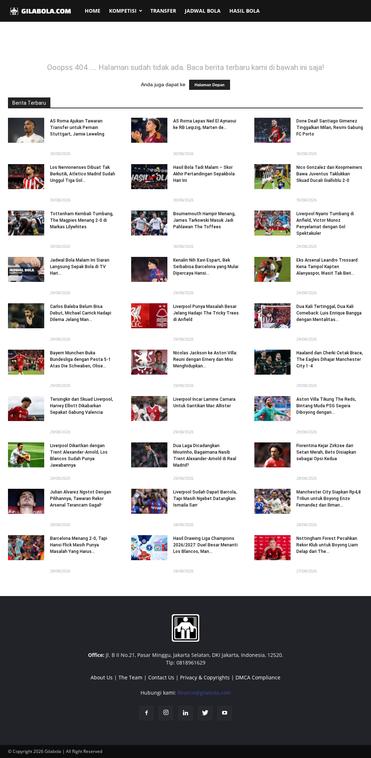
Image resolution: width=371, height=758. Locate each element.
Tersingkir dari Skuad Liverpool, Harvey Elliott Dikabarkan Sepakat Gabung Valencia (81, 406)
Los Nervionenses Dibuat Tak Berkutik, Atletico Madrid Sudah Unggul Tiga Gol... (82, 174)
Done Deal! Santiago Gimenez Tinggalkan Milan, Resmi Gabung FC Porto (329, 127)
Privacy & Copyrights (205, 677)
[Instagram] (166, 713)
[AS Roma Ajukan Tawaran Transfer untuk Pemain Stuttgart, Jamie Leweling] (26, 130)
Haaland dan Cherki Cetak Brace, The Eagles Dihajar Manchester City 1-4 (329, 359)
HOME (92, 10)
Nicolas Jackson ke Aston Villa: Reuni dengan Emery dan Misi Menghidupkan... (205, 359)
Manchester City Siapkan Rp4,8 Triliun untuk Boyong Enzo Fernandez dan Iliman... (328, 499)
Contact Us (161, 677)
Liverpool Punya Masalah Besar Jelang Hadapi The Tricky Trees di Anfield (206, 313)
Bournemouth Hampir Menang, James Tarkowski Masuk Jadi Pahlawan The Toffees (204, 220)
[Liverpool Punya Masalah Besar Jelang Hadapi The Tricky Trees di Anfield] (149, 315)
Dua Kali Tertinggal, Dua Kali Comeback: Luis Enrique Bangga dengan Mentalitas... (329, 313)
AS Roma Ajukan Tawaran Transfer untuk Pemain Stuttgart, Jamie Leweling (77, 127)
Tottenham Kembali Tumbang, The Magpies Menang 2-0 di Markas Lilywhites (81, 220)
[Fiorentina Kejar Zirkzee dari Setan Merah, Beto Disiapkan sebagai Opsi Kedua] (272, 454)
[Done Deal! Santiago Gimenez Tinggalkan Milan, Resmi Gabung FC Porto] (272, 130)
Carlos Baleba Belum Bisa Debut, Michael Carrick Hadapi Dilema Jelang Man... (80, 313)
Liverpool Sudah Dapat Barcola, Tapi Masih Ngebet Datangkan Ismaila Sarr (205, 499)
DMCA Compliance (257, 677)
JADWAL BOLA (203, 10)
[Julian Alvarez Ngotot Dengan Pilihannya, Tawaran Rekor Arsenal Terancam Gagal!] (26, 501)
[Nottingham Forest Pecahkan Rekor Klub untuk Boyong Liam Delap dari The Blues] (272, 547)
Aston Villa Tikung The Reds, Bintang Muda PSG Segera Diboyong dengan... (326, 406)
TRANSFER (163, 10)
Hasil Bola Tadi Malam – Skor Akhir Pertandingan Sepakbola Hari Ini (204, 174)
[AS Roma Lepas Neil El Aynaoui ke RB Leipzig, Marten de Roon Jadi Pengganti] (149, 130)
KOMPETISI (123, 10)
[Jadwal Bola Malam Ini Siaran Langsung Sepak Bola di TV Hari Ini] (26, 269)
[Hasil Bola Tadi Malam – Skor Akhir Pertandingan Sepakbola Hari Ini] (149, 176)
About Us (102, 677)
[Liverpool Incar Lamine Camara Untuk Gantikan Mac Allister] (149, 408)
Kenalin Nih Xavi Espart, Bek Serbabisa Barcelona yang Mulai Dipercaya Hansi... (205, 267)
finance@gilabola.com (204, 692)
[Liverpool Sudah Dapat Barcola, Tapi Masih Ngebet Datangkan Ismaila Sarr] (149, 501)
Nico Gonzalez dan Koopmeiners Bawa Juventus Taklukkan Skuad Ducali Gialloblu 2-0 (329, 174)
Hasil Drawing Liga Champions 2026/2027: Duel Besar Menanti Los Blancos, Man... (205, 545)
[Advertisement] (185, 47)
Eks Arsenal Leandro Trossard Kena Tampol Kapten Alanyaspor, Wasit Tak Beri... (327, 267)
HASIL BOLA (244, 10)
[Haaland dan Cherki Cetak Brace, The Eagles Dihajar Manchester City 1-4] (272, 362)
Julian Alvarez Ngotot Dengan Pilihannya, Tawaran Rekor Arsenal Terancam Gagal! (80, 499)
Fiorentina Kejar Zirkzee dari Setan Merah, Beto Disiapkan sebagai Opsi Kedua (326, 452)
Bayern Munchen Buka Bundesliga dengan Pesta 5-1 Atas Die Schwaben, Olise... (80, 359)
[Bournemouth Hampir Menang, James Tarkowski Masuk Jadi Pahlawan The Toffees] (149, 223)
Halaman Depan (210, 85)
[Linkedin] (185, 713)
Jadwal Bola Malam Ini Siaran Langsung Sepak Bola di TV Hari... (79, 267)
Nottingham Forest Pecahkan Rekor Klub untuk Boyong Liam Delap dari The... (327, 545)
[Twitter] (205, 713)
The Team (130, 677)
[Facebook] (146, 713)
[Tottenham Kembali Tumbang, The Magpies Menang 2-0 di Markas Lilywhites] (26, 223)
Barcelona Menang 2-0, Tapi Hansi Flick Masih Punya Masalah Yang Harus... (78, 545)
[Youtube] (224, 713)
